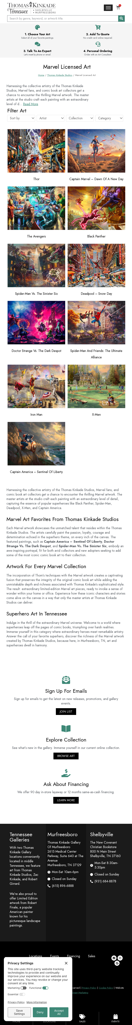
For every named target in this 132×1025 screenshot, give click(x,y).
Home (41, 75)
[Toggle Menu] (108, 7)
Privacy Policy (89, 988)
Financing (73, 956)
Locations (35, 956)
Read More (30, 104)
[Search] (121, 18)
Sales (91, 956)
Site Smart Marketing (78, 992)
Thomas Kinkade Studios (59, 75)
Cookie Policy (106, 988)
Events (54, 956)
